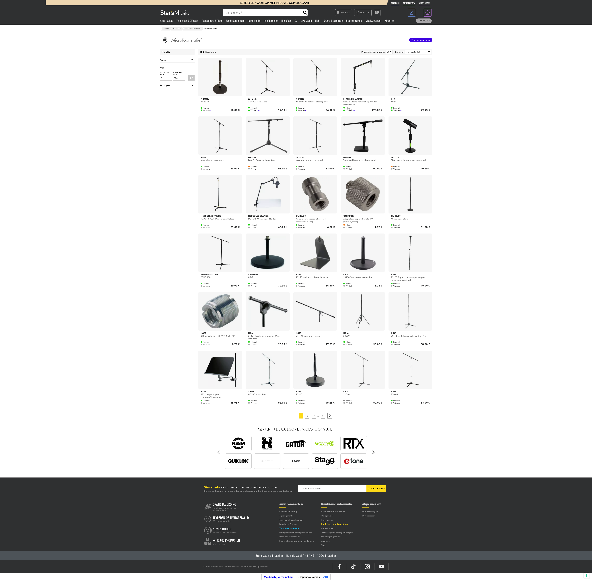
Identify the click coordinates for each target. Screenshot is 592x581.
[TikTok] (353, 566)
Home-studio (254, 20)
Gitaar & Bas (167, 20)
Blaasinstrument (354, 20)
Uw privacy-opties (309, 577)
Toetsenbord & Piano (212, 20)
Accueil (166, 28)
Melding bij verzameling (278, 577)
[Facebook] (339, 566)
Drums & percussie (333, 20)
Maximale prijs (177, 73)
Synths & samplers (235, 20)
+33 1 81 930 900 (228, 533)
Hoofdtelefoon (271, 20)
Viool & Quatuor (374, 20)
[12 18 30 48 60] (389, 52)
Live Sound (306, 20)
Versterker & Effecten (187, 20)
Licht (318, 20)
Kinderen (389, 20)
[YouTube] (381, 566)
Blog (323, 545)
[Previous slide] (219, 452)
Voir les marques (420, 40)
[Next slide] (373, 452)
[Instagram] (367, 566)
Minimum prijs (164, 73)
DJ (296, 20)
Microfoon (286, 20)
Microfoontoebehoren (193, 28)
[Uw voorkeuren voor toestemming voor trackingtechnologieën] (587, 576)
